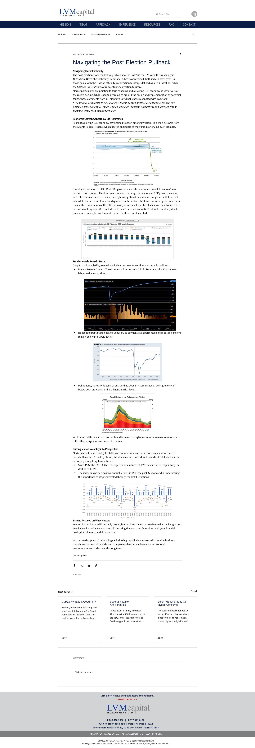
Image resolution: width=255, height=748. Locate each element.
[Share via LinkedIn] (88, 565)
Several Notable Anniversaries (119, 603)
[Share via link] (96, 565)
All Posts (62, 34)
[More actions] (180, 54)
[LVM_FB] (194, 14)
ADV (148, 733)
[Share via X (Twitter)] (81, 565)
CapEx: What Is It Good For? (79, 601)
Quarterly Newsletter (100, 34)
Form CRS (157, 733)
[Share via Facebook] (74, 565)
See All (194, 591)
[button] (193, 34)
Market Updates (79, 34)
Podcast (119, 34)
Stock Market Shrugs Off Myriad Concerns (172, 603)
